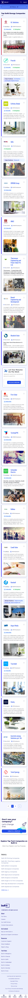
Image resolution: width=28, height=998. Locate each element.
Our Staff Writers (6, 922)
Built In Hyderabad (6, 962)
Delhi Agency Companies (9, 872)
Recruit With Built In (7, 931)
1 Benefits (8, 110)
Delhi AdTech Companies (9, 866)
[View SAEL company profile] (14, 158)
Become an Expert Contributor (9, 934)
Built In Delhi (4, 959)
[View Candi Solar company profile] (14, 560)
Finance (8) (7, 602)
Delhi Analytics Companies (9, 877)
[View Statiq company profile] (14, 714)
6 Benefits (8, 516)
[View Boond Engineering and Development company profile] (14, 312)
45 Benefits (8, 478)
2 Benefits (8, 67)
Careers (3, 919)
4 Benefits (8, 670)
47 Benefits (8, 29)
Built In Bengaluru (6, 953)
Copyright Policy (14, 981)
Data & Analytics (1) (15, 602)
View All (4, 890)
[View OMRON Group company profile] (14, 197)
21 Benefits (8, 228)
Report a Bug (5, 947)
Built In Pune (4, 971)
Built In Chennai (5, 956)
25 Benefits (8, 190)
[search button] (21, 2)
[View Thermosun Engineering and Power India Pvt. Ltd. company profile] (14, 274)
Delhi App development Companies (12, 883)
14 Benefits (8, 589)
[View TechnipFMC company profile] (14, 447)
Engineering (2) (15, 80)
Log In (25, 2)
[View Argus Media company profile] (14, 639)
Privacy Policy (14, 983)
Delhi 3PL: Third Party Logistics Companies (10, 862)
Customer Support (6, 941)
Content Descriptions (7, 925)
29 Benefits (8, 632)
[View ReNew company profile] (14, 523)
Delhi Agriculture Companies (10, 875)
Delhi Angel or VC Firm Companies (12, 880)
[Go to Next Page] (19, 806)
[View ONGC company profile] (14, 235)
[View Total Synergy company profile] (14, 785)
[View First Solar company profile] (14, 408)
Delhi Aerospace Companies (10, 869)
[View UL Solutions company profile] (14, 36)
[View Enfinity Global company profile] (14, 118)
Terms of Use (14, 986)
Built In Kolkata (5, 965)
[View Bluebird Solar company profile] (14, 348)
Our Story (4, 916)
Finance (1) (16, 160)
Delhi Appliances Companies (10, 886)
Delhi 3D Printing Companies (10, 858)
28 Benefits (8, 401)
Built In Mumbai (5, 968)
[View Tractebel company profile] (14, 678)
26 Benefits (8, 439)
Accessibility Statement (14, 978)
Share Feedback (5, 944)
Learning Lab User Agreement (14, 976)
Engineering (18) (19, 600)
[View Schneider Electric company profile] (14, 485)
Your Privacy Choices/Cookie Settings (14, 988)
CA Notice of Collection (14, 991)
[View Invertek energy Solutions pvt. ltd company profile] (14, 749)
